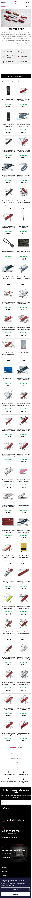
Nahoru (17, 763)
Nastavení (15, 889)
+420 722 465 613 (11, 831)
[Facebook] (12, 838)
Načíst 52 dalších (16, 748)
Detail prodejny (6, 857)
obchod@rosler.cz (15, 820)
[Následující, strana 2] (16, 754)
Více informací (12, 885)
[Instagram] (15, 838)
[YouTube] (17, 838)
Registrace (25, 2)
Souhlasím (15, 894)
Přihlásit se (7, 808)
